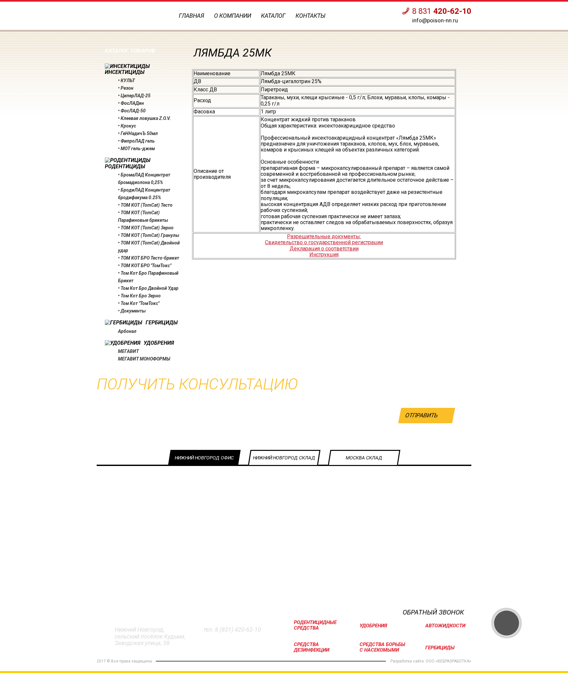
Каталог (273, 15)
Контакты (310, 15)
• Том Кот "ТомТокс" (138, 303)
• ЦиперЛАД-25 (134, 95)
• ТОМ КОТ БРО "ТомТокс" (144, 265)
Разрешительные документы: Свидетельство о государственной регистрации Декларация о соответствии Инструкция (324, 245)
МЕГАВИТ (128, 351)
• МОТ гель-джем (136, 148)
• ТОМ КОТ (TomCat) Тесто (145, 205)
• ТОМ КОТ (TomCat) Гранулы (148, 235)
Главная (191, 15)
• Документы (132, 310)
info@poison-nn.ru (435, 20)
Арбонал (127, 331)
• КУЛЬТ (126, 80)
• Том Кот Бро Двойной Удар (148, 288)
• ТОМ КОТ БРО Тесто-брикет (148, 258)
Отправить (421, 415)
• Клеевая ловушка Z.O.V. (144, 118)
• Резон (125, 88)
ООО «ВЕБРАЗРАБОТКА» (448, 661)
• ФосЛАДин (131, 103)
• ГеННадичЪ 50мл (138, 133)
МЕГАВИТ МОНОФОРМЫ (144, 358)
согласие (396, 435)
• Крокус (127, 125)
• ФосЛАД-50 (132, 110)
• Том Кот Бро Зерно (139, 295)
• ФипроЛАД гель (136, 141)
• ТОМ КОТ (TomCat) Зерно (146, 227)
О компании (232, 15)
